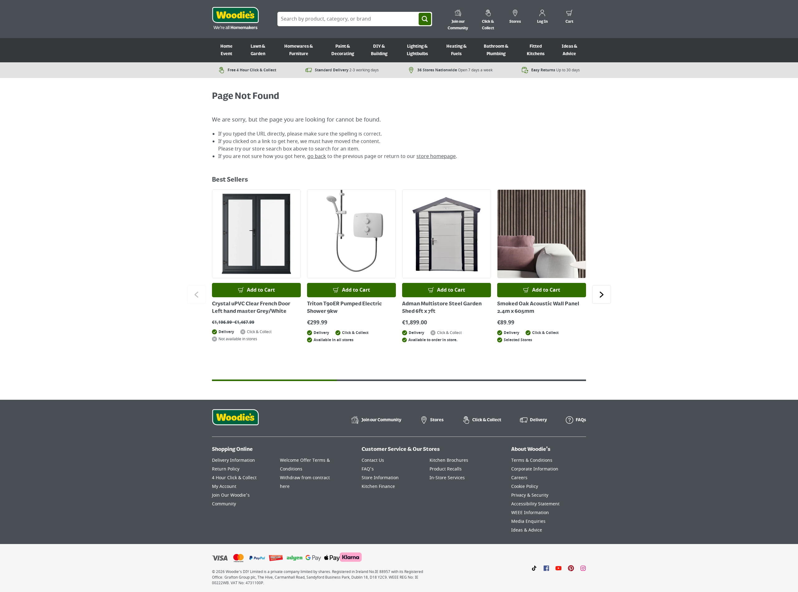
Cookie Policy (524, 486)
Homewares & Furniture (298, 50)
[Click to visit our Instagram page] (583, 568)
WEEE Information (530, 512)
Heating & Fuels (456, 50)
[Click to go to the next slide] (601, 294)
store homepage (436, 156)
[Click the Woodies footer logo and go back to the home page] (235, 421)
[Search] (425, 19)
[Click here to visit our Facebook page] (546, 568)
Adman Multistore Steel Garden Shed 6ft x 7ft (442, 308)
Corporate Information (534, 469)
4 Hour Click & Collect (234, 478)
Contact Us (373, 460)
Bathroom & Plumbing (496, 50)
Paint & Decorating (342, 50)
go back (316, 156)
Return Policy (225, 469)
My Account (224, 486)
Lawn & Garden (258, 50)
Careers (519, 478)
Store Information (380, 478)
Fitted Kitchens (536, 50)
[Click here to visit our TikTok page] (534, 568)
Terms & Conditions (531, 460)
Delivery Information (233, 460)
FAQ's (368, 469)
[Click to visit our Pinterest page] (571, 568)
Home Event (226, 50)
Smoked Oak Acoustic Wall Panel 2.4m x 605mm (538, 308)
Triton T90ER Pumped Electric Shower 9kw (344, 308)
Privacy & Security (529, 495)
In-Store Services (447, 478)
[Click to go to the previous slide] (196, 294)
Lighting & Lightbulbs (417, 50)
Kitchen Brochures (449, 460)
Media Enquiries (528, 521)
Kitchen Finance (378, 486)
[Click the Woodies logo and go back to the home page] (235, 19)
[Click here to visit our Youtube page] (558, 568)
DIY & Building (379, 50)
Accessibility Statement (535, 504)
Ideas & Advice (569, 50)
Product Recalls (446, 469)
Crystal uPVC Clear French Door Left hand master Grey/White (251, 308)
